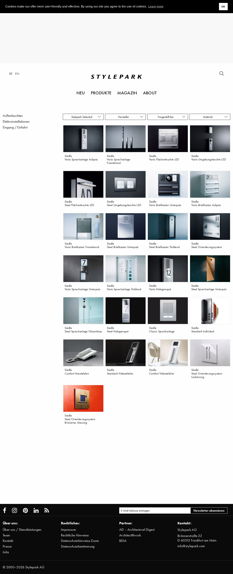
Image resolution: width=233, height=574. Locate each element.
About (150, 92)
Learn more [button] (156, 6)
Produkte (101, 92)
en (17, 73)
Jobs (6, 552)
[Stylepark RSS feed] (47, 510)
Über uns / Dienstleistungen (22, 529)
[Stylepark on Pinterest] (25, 510)
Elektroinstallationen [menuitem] (16, 121)
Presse (7, 546)
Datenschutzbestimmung (78, 546)
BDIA (123, 541)
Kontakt (8, 541)
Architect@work (130, 535)
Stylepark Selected (81, 117)
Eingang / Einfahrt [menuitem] (15, 127)
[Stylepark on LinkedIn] (36, 510)
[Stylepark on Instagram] (14, 510)
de (11, 73)
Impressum (68, 529)
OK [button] (223, 6)
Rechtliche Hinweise (75, 535)
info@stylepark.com (191, 546)
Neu (80, 92)
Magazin (127, 92)
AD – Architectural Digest (137, 529)
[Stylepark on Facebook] (4, 510)
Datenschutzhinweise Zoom (80, 541)
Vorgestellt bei (166, 117)
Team (6, 535)
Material (208, 117)
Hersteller (124, 117)
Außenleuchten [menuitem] (13, 115)
